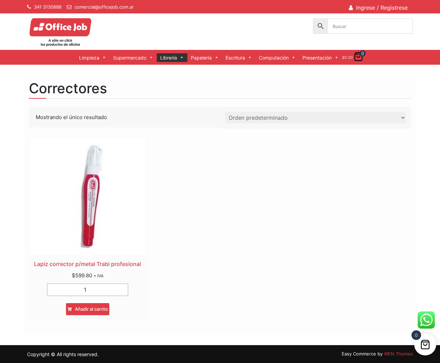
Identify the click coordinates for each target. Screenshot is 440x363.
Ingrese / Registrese (382, 7)
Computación (274, 58)
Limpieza (89, 58)
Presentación (317, 58)
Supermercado (129, 58)
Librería (168, 58)
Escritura (235, 58)
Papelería (201, 58)
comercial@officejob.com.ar (104, 7)
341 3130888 (48, 7)
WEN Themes (398, 353)
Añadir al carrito (91, 309)
